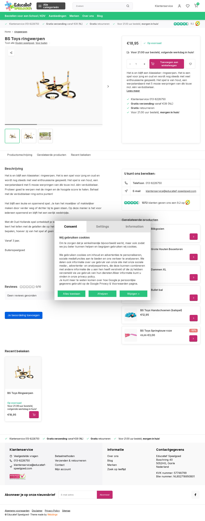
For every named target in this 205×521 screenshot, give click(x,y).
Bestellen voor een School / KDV (25, 15)
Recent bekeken (81, 154)
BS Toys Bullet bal (151, 289)
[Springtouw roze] (130, 335)
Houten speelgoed (25, 43)
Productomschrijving (19, 154)
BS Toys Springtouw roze (156, 330)
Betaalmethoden (65, 456)
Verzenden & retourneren (70, 460)
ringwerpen (20, 31)
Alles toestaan (71, 293)
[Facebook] (195, 495)
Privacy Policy (52, 510)
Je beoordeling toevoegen (24, 315)
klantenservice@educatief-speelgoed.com (171, 191)
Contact (59, 464)
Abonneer (105, 494)
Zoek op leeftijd (116, 469)
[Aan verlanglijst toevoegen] (36, 361)
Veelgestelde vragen (26, 456)
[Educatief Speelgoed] (18, 6)
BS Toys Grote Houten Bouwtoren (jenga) (161, 251)
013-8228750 (154, 183)
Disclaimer (37, 510)
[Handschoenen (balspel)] (130, 314)
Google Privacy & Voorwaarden (109, 283)
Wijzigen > (133, 293)
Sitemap (66, 510)
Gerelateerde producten (51, 154)
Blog (100, 15)
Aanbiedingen (57, 15)
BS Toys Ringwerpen (20, 393)
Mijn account (63, 469)
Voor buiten (41, 43)
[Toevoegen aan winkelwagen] (34, 414)
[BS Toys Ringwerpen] (23, 373)
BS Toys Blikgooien (152, 228)
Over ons (88, 15)
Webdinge (52, 514)
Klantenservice (164, 6)
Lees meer (133, 90)
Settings (102, 226)
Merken (74, 15)
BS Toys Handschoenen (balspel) (161, 310)
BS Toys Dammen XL (153, 269)
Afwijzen (102, 293)
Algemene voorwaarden (17, 510)
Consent (70, 226)
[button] (108, 86)
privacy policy (86, 276)
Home (8, 31)
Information (135, 226)
